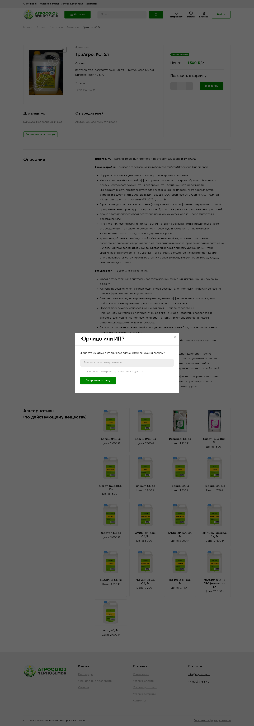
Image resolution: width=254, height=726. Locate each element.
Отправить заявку (98, 380)
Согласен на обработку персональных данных (115, 371)
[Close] (175, 337)
